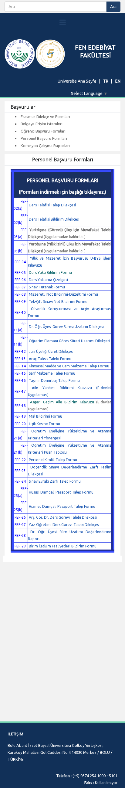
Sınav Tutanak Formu (47, 287)
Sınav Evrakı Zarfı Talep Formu (55, 481)
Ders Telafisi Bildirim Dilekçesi (54, 219)
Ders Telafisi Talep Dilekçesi (52, 205)
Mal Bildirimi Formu (45, 416)
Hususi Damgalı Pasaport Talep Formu (61, 492)
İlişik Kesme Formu (44, 424)
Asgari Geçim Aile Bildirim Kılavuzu (62, 402)
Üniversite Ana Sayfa (77, 81)
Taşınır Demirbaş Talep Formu (54, 381)
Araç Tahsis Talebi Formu (50, 359)
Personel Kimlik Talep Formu (53, 460)
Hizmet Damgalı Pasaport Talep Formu (62, 506)
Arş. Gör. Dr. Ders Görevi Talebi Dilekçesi (63, 517)
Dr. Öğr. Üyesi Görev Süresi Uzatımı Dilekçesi (66, 327)
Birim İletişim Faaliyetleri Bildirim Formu (62, 546)
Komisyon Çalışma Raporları (45, 145)
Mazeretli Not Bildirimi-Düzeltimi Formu (63, 294)
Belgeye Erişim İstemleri (41, 124)
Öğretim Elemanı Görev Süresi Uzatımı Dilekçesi (69, 341)
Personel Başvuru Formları (44, 138)
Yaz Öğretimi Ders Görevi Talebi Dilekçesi (64, 525)
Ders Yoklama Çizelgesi (48, 280)
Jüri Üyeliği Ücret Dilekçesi (51, 351)
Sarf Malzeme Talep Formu (52, 373)
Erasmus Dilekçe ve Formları (45, 116)
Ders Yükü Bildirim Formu (50, 272)
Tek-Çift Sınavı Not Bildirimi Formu (58, 302)
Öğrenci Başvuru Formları (43, 131)
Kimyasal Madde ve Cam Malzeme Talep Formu (69, 366)
